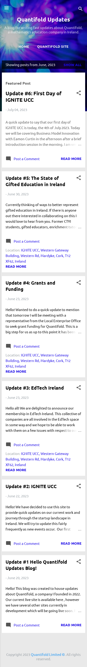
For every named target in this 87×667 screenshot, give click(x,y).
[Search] (80, 9)
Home (24, 46)
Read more (71, 158)
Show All (72, 64)
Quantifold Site (52, 46)
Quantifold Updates (43, 19)
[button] (78, 93)
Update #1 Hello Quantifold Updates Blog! (36, 565)
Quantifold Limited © (48, 654)
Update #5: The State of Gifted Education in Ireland (35, 181)
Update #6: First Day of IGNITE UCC (33, 96)
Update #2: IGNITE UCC (31, 486)
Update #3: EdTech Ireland (35, 388)
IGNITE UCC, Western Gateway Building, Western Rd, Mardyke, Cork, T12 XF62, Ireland (38, 255)
